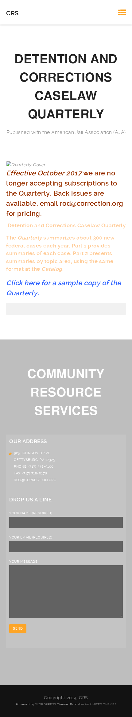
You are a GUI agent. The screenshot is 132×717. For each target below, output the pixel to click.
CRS (12, 13)
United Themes (103, 704)
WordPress (45, 704)
